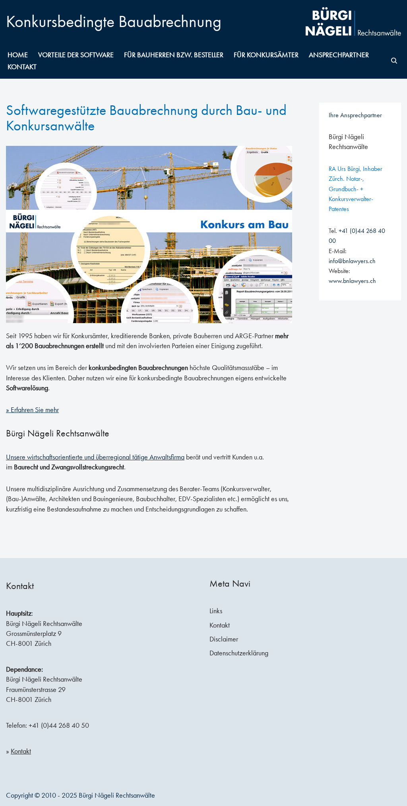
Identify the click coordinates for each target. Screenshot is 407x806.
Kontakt (22, 66)
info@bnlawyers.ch (352, 261)
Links (215, 610)
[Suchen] (394, 61)
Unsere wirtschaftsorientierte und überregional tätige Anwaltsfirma (95, 457)
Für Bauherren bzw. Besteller (173, 54)
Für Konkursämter (266, 54)
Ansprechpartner (339, 54)
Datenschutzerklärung (238, 653)
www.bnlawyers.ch (352, 281)
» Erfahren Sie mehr (32, 409)
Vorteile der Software (76, 54)
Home (18, 54)
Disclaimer (223, 639)
